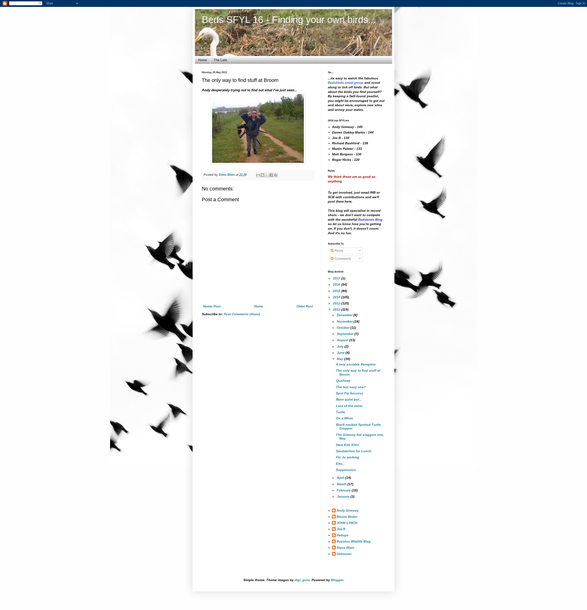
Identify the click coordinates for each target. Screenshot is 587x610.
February (344, 490)
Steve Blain (345, 547)
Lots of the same (349, 406)
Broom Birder (347, 516)
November (345, 321)
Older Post (304, 306)
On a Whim (344, 418)
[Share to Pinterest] (275, 175)
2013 (337, 303)
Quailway (343, 380)
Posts (338, 250)
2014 (337, 297)
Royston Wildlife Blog (354, 541)
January (343, 496)
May (340, 359)
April (341, 477)
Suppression (346, 470)
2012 (337, 309)
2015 (337, 291)
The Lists (220, 60)
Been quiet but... (349, 399)
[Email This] (258, 175)
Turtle (340, 412)
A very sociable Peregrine (356, 364)
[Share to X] (267, 175)
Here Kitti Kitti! (347, 445)
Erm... (340, 463)
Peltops (343, 535)
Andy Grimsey (348, 510)
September (345, 334)
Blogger (337, 580)
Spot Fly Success (349, 393)
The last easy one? (351, 387)
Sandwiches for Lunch (353, 451)
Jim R (341, 529)
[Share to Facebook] (271, 175)
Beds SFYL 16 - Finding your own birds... (289, 19)
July (340, 346)
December (345, 315)
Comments (342, 258)
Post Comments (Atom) (242, 314)
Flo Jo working (347, 457)
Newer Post (212, 306)
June (341, 352)
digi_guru (302, 580)
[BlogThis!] (262, 175)
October (343, 327)
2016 (337, 284)
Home (202, 60)
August (343, 340)
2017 (337, 278)
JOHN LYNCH (347, 523)
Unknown (344, 554)
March (342, 484)
